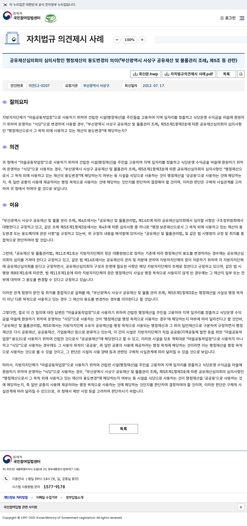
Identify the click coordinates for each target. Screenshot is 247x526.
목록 (226, 74)
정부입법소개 (74, 497)
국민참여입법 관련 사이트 (20, 507)
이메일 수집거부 (46, 497)
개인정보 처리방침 (16, 497)
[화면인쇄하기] (241, 74)
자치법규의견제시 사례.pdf (192, 74)
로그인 (230, 18)
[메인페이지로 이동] (21, 16)
